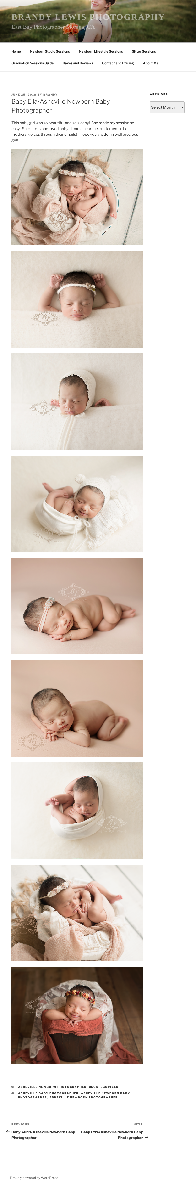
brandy (50, 94)
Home (16, 51)
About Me (150, 63)
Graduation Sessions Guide (32, 63)
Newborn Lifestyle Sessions (101, 51)
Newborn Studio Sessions (50, 51)
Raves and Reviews (78, 63)
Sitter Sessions (144, 51)
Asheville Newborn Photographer (52, 1086)
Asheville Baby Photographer (48, 1093)
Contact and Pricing (118, 63)
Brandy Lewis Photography (88, 17)
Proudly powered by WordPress (34, 1178)
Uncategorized (104, 1086)
